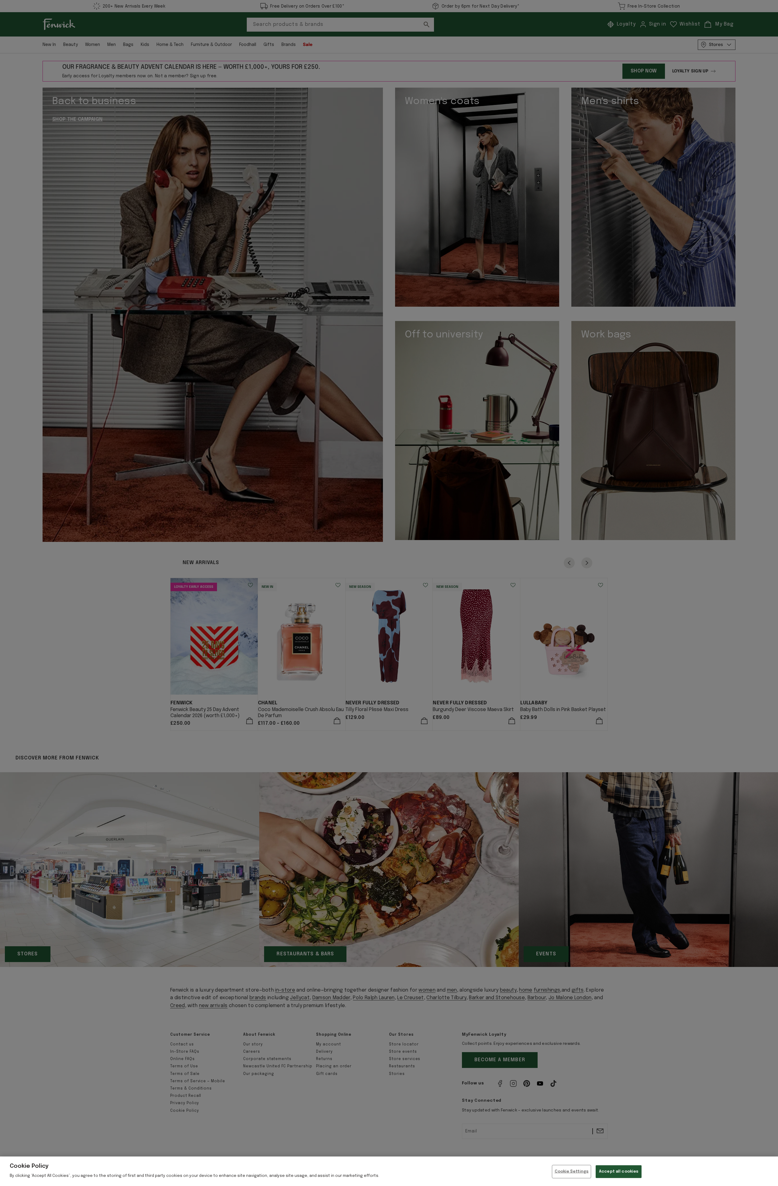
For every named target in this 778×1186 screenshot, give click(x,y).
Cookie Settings (572, 1172)
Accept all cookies (618, 1172)
